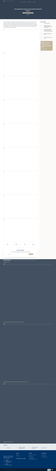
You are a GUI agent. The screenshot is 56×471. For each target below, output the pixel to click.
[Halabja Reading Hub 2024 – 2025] (42, 34)
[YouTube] (52, 469)
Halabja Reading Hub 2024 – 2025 (8, 441)
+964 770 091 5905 (9, 465)
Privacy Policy (44, 454)
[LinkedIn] (33, 244)
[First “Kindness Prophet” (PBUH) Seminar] (30, 448)
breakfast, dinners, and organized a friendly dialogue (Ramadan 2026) (48, 26)
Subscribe (31, 254)
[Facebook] (7, 244)
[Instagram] (50, 469)
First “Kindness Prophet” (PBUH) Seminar (35, 448)
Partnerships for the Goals (33, 459)
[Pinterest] (24, 244)
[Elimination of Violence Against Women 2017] (17, 448)
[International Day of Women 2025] (42, 38)
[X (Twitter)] (16, 244)
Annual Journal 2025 (47, 23)
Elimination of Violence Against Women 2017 (22, 448)
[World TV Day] (4, 448)
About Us (17, 454)
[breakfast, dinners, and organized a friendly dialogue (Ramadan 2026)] (42, 26)
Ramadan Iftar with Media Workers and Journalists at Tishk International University (48, 30)
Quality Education (31, 458)
